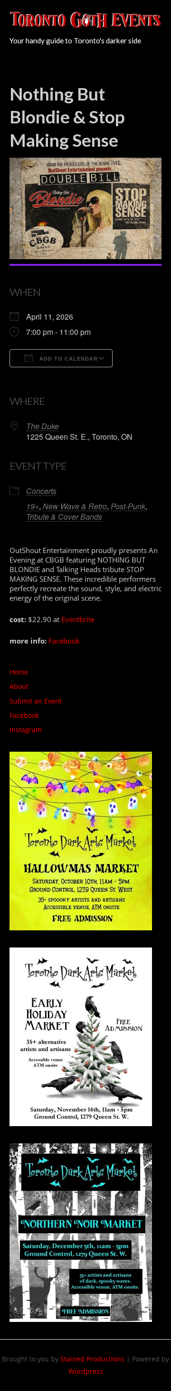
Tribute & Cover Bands (64, 516)
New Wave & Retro (75, 506)
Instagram (26, 729)
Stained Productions (92, 1358)
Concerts (41, 490)
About (19, 686)
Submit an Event (36, 701)
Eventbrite (78, 620)
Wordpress (85, 1371)
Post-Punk (128, 506)
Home (19, 671)
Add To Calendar (68, 359)
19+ (32, 506)
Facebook (64, 641)
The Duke (42, 426)
